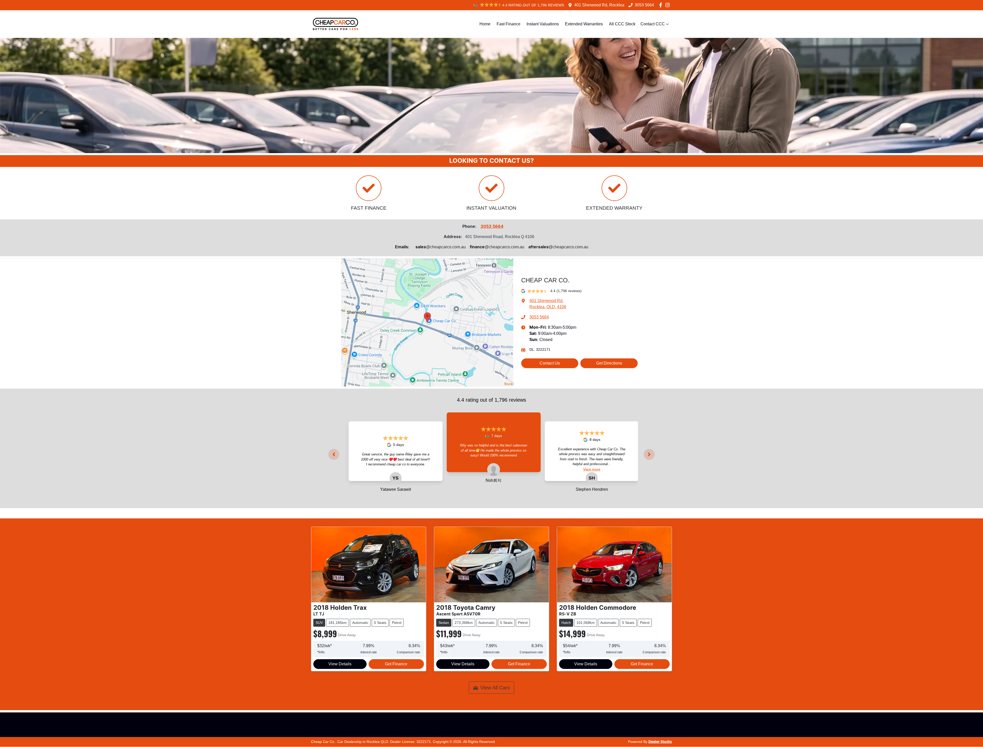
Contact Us (550, 363)
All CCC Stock (622, 24)
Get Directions (609, 363)
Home (484, 24)
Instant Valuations (543, 24)
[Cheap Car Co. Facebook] (661, 5)
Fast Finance (508, 24)
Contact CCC (652, 24)
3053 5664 (644, 5)
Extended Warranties (584, 24)
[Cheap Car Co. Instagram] (668, 5)
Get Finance (396, 664)
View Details (339, 664)
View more (413, 469)
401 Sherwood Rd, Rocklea (599, 5)
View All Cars (495, 687)
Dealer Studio (660, 742)
